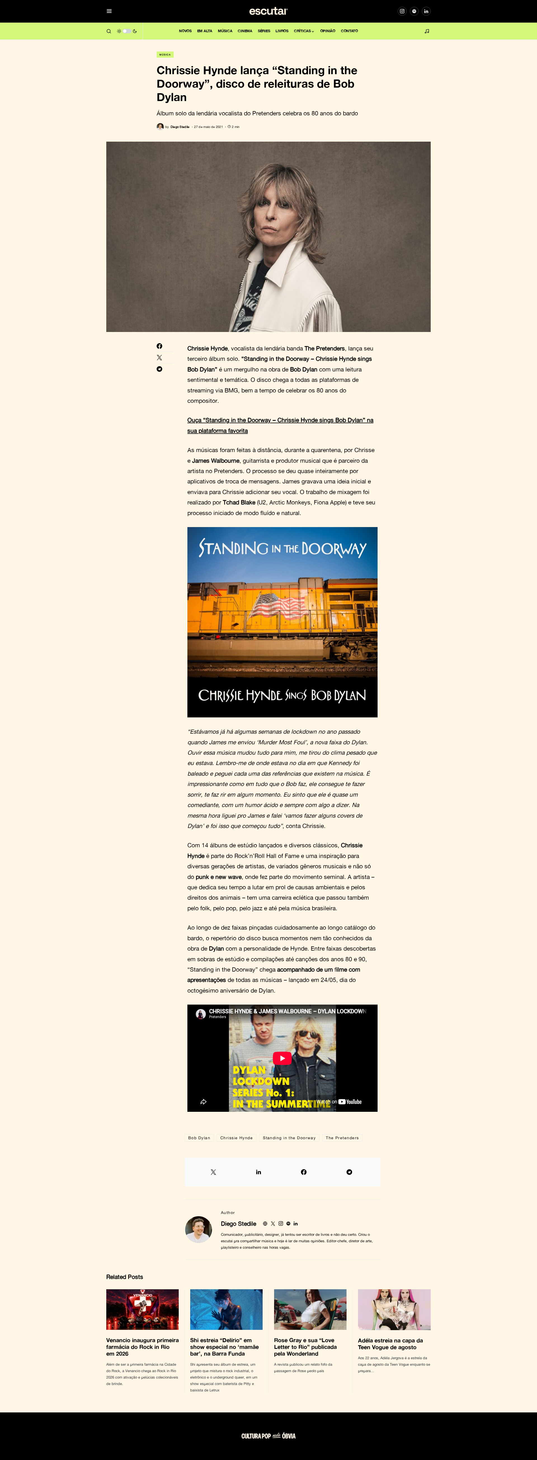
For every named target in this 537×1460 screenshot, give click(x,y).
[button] (109, 11)
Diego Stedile (238, 1223)
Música (165, 54)
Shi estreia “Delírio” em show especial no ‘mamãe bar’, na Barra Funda (224, 1347)
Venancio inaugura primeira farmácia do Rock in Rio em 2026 (142, 1347)
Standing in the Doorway (289, 1137)
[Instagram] (402, 11)
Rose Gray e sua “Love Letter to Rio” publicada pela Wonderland (305, 1347)
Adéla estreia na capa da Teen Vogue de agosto (390, 1343)
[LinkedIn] (426, 11)
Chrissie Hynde (236, 1137)
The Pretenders (342, 1137)
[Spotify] (414, 11)
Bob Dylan (199, 1137)
